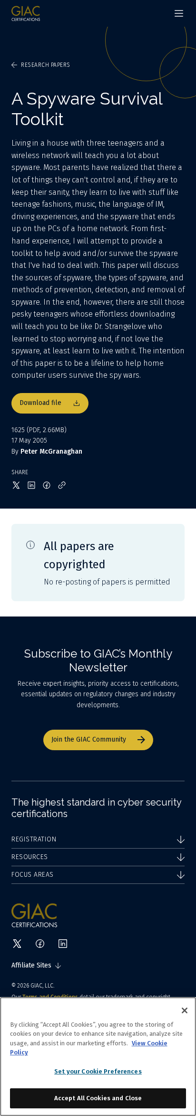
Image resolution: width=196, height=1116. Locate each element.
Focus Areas (32, 875)
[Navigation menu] (179, 13)
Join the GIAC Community (88, 739)
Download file (40, 403)
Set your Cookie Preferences (98, 1071)
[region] (98, 1056)
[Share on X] (16, 485)
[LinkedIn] (63, 943)
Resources (29, 857)
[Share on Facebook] (46, 485)
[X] (17, 943)
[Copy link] (62, 485)
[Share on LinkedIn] (31, 485)
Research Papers (45, 65)
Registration (33, 839)
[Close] (184, 1010)
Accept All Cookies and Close (98, 1098)
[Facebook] (40, 943)
